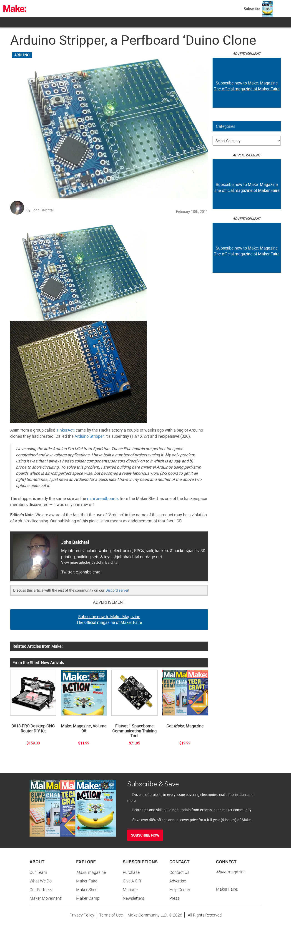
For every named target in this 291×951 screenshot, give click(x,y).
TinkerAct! (65, 430)
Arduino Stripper (89, 436)
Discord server (116, 590)
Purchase (131, 872)
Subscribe (252, 8)
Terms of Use (111, 915)
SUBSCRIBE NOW (145, 835)
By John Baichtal (40, 209)
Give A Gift (132, 881)
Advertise (177, 881)
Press (174, 898)
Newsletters (133, 898)
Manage (130, 889)
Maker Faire (86, 881)
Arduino (22, 54)
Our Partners (41, 889)
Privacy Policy (82, 915)
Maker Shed (87, 889)
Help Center (179, 889)
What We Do (41, 881)
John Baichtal (75, 542)
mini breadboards (103, 498)
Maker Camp (87, 898)
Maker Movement (45, 898)
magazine (91, 872)
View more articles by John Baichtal (89, 562)
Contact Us (179, 872)
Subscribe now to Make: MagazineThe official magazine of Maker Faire (109, 619)
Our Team (38, 872)
